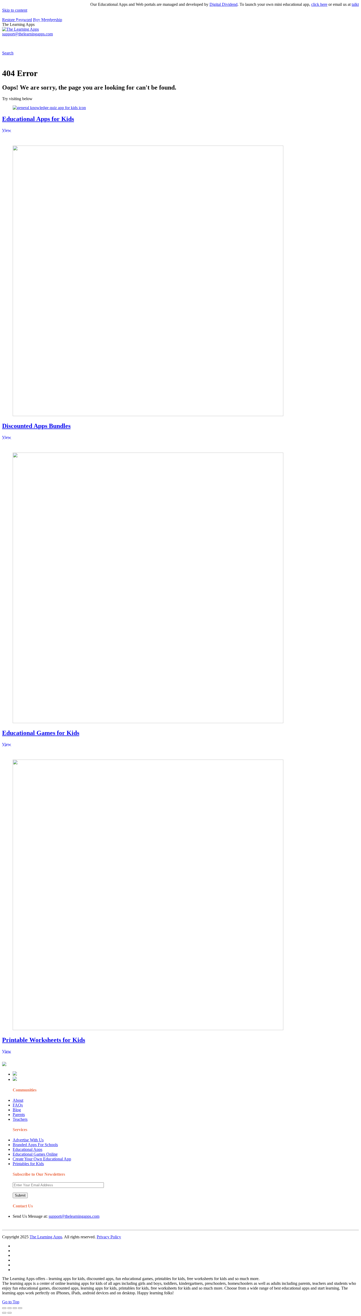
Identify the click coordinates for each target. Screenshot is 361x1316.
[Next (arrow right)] (9, 1313)
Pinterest (177, 41)
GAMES (72, 41)
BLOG (137, 41)
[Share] (9, 1308)
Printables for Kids (28, 1163)
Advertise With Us (28, 1140)
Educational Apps (27, 1149)
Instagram (196, 41)
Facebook (250, 41)
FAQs (18, 1105)
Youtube (216, 41)
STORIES (96, 41)
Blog (17, 1110)
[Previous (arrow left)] (4, 1313)
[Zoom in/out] (20, 1308)
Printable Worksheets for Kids (43, 1039)
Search (268, 41)
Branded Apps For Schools (35, 1144)
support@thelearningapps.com (74, 1216)
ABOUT (116, 41)
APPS (19, 41)
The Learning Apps (46, 1237)
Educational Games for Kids (40, 732)
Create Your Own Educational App (42, 1159)
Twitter (232, 41)
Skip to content (14, 10)
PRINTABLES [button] (45, 41)
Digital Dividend (210, 4)
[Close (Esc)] (4, 1308)
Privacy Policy (109, 1237)
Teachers (20, 1119)
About (18, 1100)
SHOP (156, 41)
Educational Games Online (35, 1154)
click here (306, 4)
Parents (19, 1114)
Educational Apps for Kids (38, 118)
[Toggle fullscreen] (15, 1308)
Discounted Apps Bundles (36, 425)
